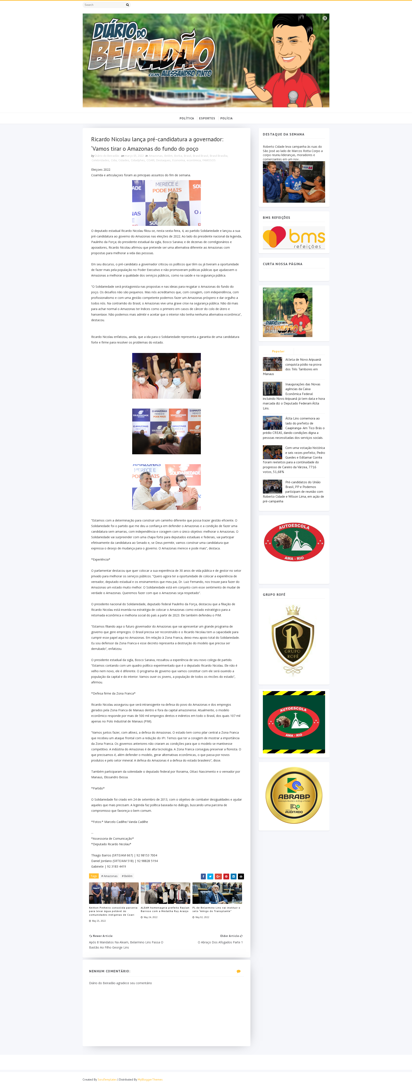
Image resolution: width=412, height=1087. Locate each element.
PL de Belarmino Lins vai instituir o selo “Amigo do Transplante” (216, 909)
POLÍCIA (226, 118)
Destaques (163, 160)
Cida (114, 160)
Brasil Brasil (200, 156)
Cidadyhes (138, 160)
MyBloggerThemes (150, 1079)
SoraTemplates (107, 1079)
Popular (278, 351)
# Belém (127, 876)
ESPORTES (207, 118)
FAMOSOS (209, 160)
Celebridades (100, 160)
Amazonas (156, 156)
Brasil (187, 156)
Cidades (123, 160)
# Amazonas (109, 876)
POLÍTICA (187, 118)
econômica (194, 160)
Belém (168, 156)
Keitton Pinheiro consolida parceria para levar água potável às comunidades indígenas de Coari (113, 911)
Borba (178, 156)
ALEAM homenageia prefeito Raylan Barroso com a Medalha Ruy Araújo (165, 909)
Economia (178, 160)
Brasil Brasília (218, 156)
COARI (150, 160)
